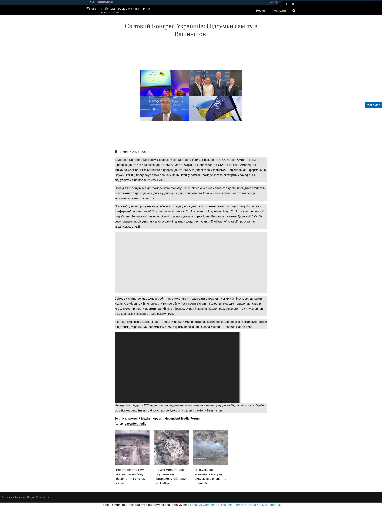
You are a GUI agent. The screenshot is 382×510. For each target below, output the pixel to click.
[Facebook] (286, 4)
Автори (273, 2)
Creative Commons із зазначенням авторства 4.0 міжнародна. (235, 505)
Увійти (92, 2)
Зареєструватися (105, 2)
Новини (261, 10)
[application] (177, 367)
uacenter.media (135, 423)
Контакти (280, 10)
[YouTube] (293, 4)
